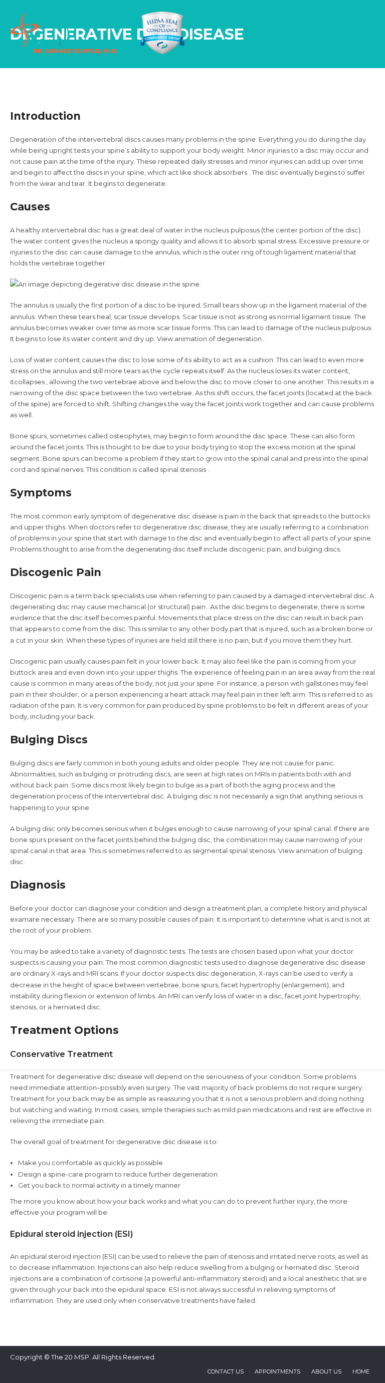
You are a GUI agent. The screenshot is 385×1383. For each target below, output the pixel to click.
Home (360, 1371)
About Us (326, 1371)
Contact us (226, 1371)
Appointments (277, 1371)
